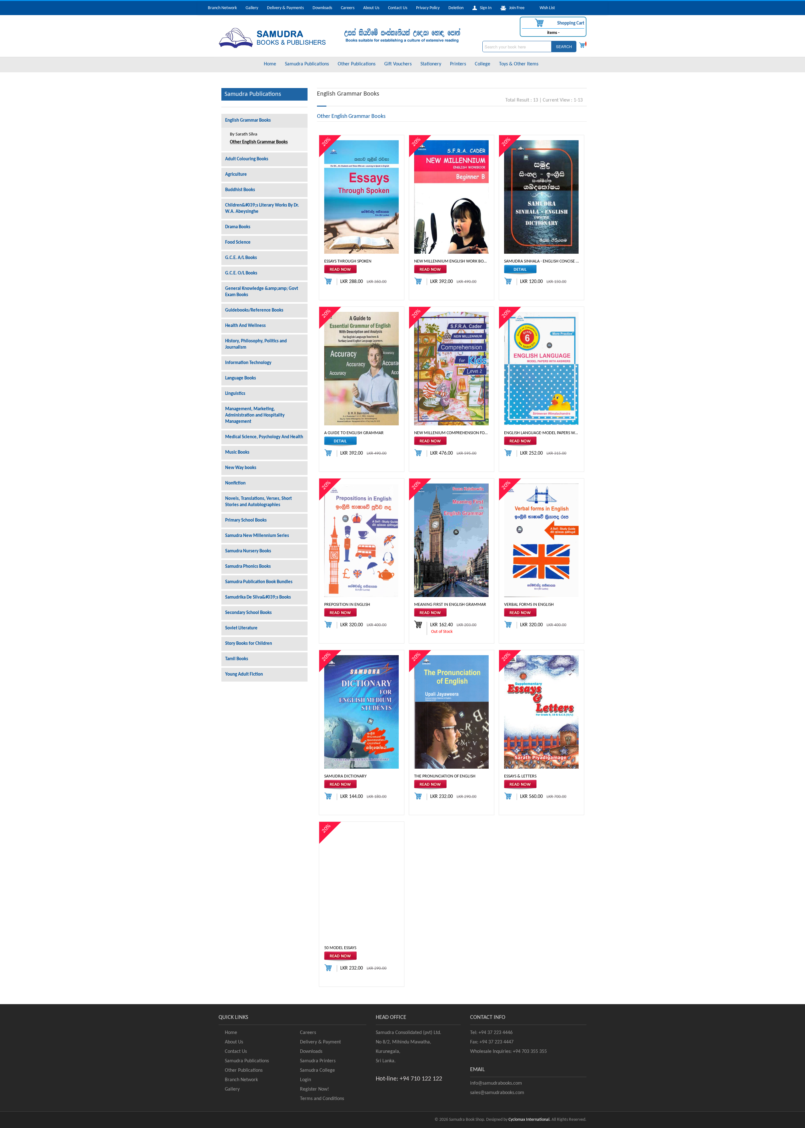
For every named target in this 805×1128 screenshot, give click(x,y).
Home (270, 64)
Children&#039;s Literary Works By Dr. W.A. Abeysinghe (262, 208)
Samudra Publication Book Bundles (258, 582)
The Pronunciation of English (444, 776)
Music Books (237, 452)
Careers (347, 8)
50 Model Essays (340, 948)
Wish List (546, 8)
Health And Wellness (245, 325)
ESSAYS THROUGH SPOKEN (347, 261)
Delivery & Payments (285, 8)
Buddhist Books (240, 190)
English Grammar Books (248, 120)
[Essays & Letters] (541, 712)
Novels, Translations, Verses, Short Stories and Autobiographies (258, 501)
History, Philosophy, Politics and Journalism (256, 344)
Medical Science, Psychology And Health (264, 437)
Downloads (322, 8)
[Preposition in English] (361, 540)
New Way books (240, 468)
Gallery (252, 8)
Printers (458, 64)
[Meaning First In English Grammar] (451, 540)
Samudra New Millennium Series (257, 536)
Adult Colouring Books (246, 159)
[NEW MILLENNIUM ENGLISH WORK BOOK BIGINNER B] (451, 197)
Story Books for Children (248, 643)
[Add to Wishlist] (362, 270)
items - (553, 32)
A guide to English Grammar (354, 433)
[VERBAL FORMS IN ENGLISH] (541, 540)
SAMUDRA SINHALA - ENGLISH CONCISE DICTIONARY (541, 261)
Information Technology (248, 363)
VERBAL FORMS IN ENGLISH (529, 604)
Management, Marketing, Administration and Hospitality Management (255, 415)
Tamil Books (236, 659)
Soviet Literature (241, 628)
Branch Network (222, 8)
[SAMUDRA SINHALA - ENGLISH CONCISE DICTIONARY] (541, 197)
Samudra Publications (307, 64)
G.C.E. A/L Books (241, 258)
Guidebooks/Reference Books (254, 310)
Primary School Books (246, 520)
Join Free (515, 8)
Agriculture (236, 174)
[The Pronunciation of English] (451, 712)
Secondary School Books (248, 613)
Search (564, 46)
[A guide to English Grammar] (361, 368)
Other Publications (356, 64)
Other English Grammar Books (259, 142)
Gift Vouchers (398, 64)
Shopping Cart (570, 23)
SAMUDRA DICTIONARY (345, 776)
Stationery (430, 64)
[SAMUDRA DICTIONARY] (361, 712)
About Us (371, 8)
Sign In (484, 8)
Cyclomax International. (529, 1119)
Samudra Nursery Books (248, 551)
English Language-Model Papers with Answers (541, 433)
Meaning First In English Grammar (450, 604)
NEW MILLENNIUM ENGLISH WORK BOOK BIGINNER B (451, 261)
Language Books (240, 378)
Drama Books (237, 227)
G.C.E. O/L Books (241, 273)
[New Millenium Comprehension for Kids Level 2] (451, 368)
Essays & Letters (520, 776)
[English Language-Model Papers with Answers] (541, 368)
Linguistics (235, 393)
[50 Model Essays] (361, 883)
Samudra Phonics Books (248, 566)
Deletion (456, 8)
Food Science (238, 242)
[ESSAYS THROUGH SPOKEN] (361, 197)
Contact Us (397, 8)
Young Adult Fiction (244, 674)
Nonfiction (235, 483)
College (482, 64)
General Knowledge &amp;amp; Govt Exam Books (261, 291)
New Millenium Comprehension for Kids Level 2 (451, 433)
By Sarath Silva (243, 134)
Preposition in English (347, 604)
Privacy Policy (428, 8)
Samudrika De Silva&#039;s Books (258, 597)
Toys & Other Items (518, 64)
